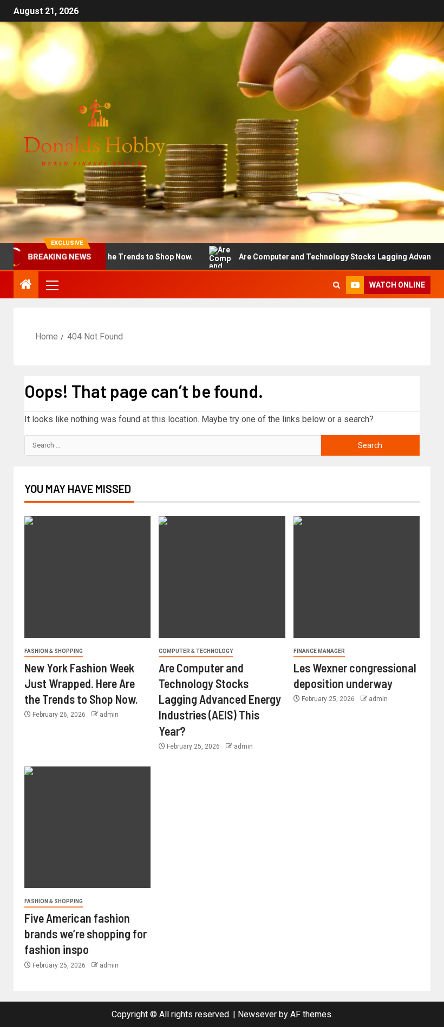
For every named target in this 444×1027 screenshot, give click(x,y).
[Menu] (51, 284)
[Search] (336, 285)
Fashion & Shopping (53, 651)
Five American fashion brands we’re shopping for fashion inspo (85, 934)
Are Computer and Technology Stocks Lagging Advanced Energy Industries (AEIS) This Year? (220, 699)
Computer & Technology (196, 651)
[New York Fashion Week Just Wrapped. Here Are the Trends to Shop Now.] (87, 577)
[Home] (26, 285)
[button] (51, 284)
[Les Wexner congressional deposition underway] (356, 577)
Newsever (257, 1014)
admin (109, 714)
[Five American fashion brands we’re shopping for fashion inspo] (87, 827)
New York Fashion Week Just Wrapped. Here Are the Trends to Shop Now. (81, 683)
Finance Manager (319, 651)
